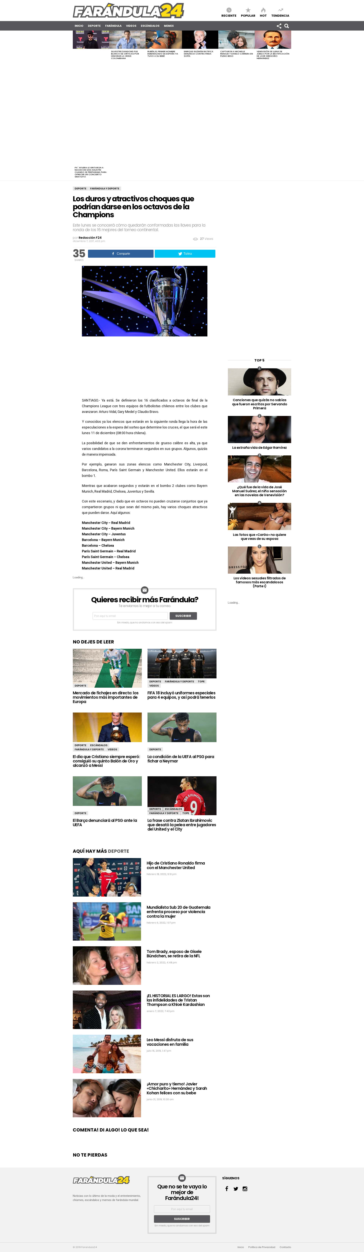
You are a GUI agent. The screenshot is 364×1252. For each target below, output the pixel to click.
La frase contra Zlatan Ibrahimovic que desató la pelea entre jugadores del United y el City (181, 825)
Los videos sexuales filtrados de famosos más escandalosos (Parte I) (260, 582)
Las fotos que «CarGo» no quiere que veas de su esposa (259, 536)
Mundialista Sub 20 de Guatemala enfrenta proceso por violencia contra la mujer (178, 912)
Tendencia (280, 15)
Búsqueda (286, 26)
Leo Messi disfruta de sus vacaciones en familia (170, 1042)
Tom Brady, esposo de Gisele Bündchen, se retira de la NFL (174, 954)
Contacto (285, 1247)
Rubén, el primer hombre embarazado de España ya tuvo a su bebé (162, 53)
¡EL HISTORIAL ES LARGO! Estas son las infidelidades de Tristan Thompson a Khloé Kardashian (178, 1000)
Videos (131, 26)
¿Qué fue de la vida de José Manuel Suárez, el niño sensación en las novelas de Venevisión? (259, 491)
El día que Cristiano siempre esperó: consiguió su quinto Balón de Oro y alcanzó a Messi (106, 761)
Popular (248, 15)
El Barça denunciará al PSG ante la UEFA (105, 823)
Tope (201, 681)
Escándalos (150, 26)
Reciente (228, 15)
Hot (263, 15)
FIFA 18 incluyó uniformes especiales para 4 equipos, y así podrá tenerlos (181, 695)
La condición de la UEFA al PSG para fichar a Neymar (180, 759)
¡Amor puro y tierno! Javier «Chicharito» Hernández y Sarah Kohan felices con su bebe (177, 1088)
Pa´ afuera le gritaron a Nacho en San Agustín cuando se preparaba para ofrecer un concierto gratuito (91, 172)
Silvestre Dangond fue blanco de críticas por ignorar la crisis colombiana (125, 55)
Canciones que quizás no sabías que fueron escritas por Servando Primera (259, 404)
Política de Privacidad (261, 1247)
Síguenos (279, 26)
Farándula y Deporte (104, 188)
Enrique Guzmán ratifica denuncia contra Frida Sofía (198, 53)
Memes (169, 26)
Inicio (79, 26)
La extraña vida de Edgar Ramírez (259, 447)
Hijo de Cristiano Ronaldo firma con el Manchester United (176, 865)
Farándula (113, 26)
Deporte (94, 26)
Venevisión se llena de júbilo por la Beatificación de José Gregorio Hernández (273, 55)
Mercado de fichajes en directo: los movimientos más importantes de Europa (106, 697)
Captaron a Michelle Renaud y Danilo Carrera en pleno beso (236, 53)
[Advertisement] (91, 108)
